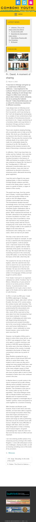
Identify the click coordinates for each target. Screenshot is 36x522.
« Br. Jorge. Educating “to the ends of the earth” (18, 460)
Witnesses (11, 453)
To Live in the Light (17, 31)
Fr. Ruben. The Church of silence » (18, 464)
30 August (14, 42)
